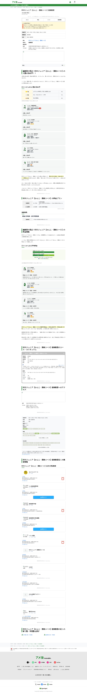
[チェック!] (63, 479)
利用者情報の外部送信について (40, 669)
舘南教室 (24, 554)
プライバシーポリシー (27, 669)
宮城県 (15, 7)
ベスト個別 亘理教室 (26, 616)
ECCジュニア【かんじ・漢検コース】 (37, 40)
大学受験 (43, 662)
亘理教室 (24, 522)
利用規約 (19, 669)
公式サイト (43, 497)
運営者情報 (67, 666)
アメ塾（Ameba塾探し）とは (27, 666)
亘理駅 (24, 7)
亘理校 (23, 476)
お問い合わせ (56, 669)
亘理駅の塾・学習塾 (27, 635)
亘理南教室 (24, 572)
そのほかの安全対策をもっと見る (43, 447)
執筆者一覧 (55, 666)
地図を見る (25, 480)
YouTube (58, 662)
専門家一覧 (61, 666)
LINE (35, 662)
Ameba (38, 684)
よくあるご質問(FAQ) (65, 669)
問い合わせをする (25, 454)
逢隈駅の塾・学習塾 (50, 635)
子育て (50, 662)
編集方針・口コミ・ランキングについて (43, 666)
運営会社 (50, 669)
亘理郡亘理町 (19, 7)
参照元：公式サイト (61, 365)
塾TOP (12, 7)
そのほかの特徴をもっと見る (43, 437)
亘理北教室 (24, 581)
